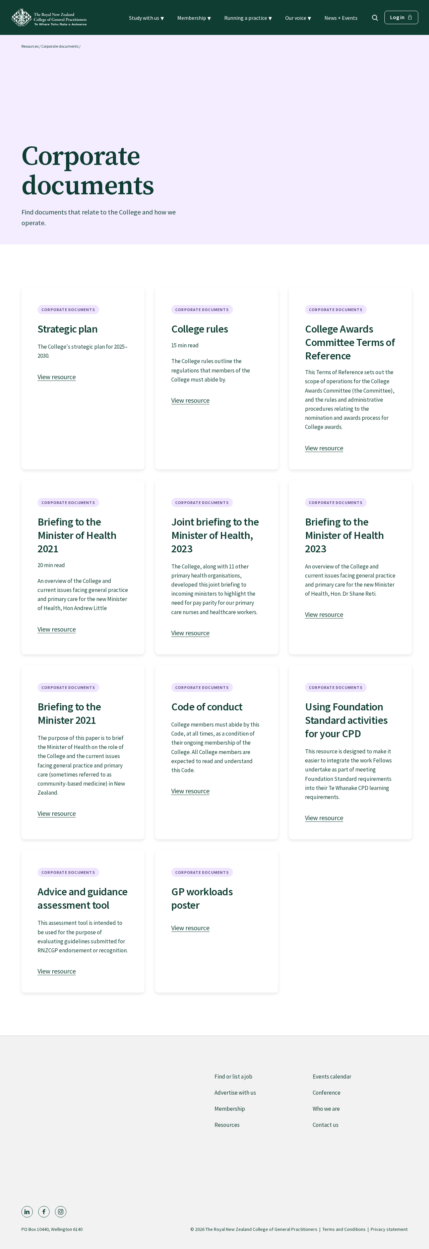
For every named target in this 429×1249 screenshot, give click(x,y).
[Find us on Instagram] (60, 1211)
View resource (57, 376)
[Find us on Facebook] (44, 1211)
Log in (397, 17)
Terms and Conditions (344, 1229)
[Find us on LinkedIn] (27, 1211)
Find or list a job (233, 1076)
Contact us (326, 1125)
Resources (30, 46)
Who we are (326, 1108)
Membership (229, 1108)
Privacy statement (389, 1229)
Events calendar (332, 1076)
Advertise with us (235, 1092)
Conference (327, 1092)
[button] (146, 18)
